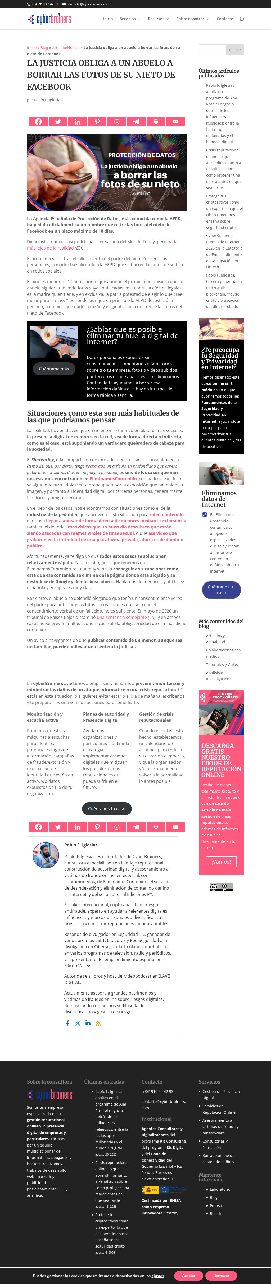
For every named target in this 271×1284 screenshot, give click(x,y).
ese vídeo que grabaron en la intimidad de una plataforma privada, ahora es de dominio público (105, 539)
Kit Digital (175, 1147)
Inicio (108, 19)
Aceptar (188, 1275)
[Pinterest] (97, 121)
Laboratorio (220, 1189)
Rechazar (221, 1275)
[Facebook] (38, 121)
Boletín (216, 1213)
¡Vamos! (221, 861)
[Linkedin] (77, 121)
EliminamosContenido (113, 479)
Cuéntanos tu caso (106, 809)
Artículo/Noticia (66, 47)
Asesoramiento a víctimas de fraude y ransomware (220, 1126)
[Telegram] (136, 121)
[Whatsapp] (116, 121)
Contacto (225, 19)
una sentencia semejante (122, 617)
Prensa (216, 1205)
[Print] (156, 121)
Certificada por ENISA (161, 1200)
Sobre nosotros (191, 19)
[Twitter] (58, 121)
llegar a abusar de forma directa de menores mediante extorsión (114, 520)
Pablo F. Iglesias (48, 99)
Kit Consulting (173, 1141)
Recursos (156, 19)
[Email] (175, 121)
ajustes (158, 1275)
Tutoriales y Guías (222, 664)
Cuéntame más (54, 369)
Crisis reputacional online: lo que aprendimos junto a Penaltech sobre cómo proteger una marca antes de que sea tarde (224, 169)
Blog (44, 47)
